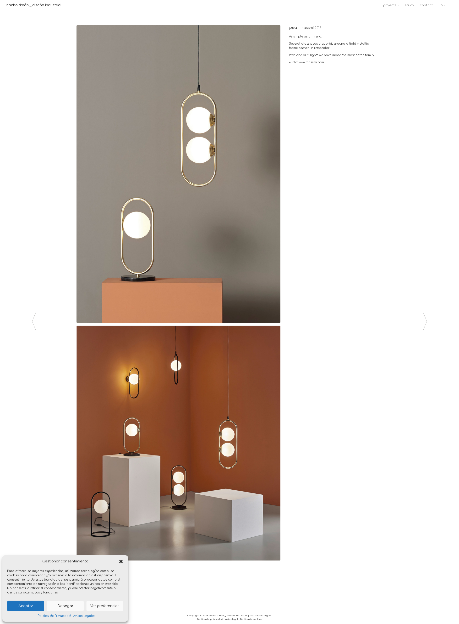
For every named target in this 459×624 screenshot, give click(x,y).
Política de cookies (251, 619)
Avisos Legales (84, 616)
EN (441, 5)
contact (426, 5)
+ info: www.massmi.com (306, 62)
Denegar (65, 606)
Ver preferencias (105, 606)
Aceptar (25, 606)
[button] (121, 561)
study (409, 5)
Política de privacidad (210, 619)
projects (390, 5)
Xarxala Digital (263, 615)
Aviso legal (231, 619)
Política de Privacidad (54, 616)
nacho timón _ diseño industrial (33, 5)
